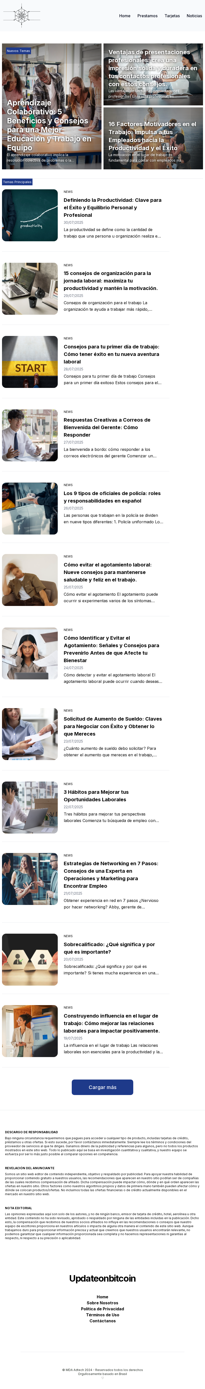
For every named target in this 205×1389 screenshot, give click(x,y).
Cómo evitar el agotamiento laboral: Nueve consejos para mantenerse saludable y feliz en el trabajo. (108, 572)
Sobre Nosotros (102, 1302)
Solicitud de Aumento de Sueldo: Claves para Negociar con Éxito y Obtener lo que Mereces (113, 726)
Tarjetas (172, 15)
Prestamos (148, 15)
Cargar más (102, 1087)
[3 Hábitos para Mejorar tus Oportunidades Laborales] (30, 807)
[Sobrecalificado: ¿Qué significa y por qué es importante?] (30, 960)
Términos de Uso (102, 1314)
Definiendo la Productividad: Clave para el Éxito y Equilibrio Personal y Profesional (113, 207)
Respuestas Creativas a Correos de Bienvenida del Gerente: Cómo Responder (107, 427)
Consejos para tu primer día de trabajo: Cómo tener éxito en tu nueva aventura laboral (112, 354)
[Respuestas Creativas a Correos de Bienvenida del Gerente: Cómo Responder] (30, 435)
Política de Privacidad (102, 1308)
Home (124, 15)
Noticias (194, 15)
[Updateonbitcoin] (21, 15)
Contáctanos (103, 1320)
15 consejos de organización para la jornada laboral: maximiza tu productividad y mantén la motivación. (111, 280)
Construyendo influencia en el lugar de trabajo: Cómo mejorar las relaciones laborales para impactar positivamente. (112, 1023)
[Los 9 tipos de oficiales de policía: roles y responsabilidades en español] (30, 509)
